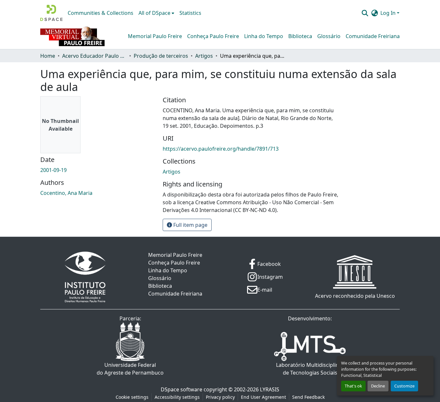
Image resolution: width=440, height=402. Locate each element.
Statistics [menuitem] (190, 12)
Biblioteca (300, 36)
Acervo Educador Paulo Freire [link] (94, 55)
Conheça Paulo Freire (213, 36)
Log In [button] (388, 12)
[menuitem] (156, 13)
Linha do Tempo (263, 36)
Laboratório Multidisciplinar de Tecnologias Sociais (310, 368)
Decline (378, 386)
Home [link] (47, 55)
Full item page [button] (189, 224)
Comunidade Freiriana (373, 36)
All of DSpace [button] (154, 12)
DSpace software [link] (181, 389)
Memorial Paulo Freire (155, 36)
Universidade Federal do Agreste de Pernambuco (130, 368)
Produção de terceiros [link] (161, 55)
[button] (51, 13)
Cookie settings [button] (132, 397)
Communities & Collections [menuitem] (100, 12)
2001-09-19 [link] (53, 170)
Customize (404, 386)
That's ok (353, 386)
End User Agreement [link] (263, 397)
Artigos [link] (204, 55)
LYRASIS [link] (269, 389)
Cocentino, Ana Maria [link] (66, 192)
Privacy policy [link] (220, 397)
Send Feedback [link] (308, 397)
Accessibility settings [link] (177, 397)
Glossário (328, 36)
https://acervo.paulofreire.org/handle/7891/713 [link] (221, 148)
